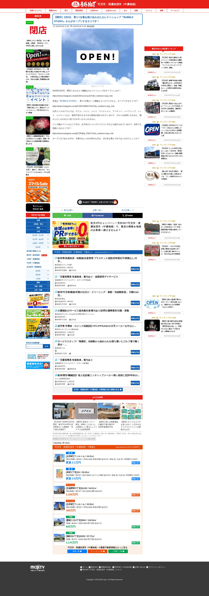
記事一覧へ (97, 210)
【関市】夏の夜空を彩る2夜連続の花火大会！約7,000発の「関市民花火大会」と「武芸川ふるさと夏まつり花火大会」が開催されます (171, 326)
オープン (69, 439)
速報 (161, 10)
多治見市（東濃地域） (34, 267)
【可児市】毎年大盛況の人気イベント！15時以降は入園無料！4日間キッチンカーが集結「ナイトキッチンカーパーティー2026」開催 (171, 63)
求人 (66, 10)
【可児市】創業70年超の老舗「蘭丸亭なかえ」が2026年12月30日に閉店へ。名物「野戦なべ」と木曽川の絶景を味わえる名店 (171, 86)
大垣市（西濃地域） (34, 259)
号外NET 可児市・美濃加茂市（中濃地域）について (102, 570)
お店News (94, 10)
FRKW (67, 443)
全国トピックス (36, 10)
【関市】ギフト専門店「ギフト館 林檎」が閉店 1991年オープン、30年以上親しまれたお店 (38, 43)
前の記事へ (69, 210)
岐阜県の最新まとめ (34, 251)
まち (125, 10)
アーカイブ (175, 10)
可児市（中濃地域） (34, 263)
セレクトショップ (80, 439)
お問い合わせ (140, 567)
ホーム (85, 567)
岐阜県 (91, 26)
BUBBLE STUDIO (68, 101)
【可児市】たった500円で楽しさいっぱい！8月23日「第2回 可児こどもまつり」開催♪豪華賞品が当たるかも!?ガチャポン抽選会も (172, 153)
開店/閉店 (79, 10)
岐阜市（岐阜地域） (37, 255)
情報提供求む (106, 567)
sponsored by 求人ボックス (104, 252)
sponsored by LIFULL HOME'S (127, 447)
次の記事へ (126, 210)
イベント (149, 10)
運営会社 (94, 567)
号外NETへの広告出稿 (123, 567)
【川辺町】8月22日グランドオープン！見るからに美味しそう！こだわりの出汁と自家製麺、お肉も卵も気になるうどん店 (172, 130)
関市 (93, 439)
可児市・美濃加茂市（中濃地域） (118, 4)
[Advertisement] (163, 30)
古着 (89, 439)
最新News (53, 10)
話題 (136, 10)
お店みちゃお (111, 10)
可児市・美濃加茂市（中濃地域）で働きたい (73, 252)
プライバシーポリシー (157, 567)
